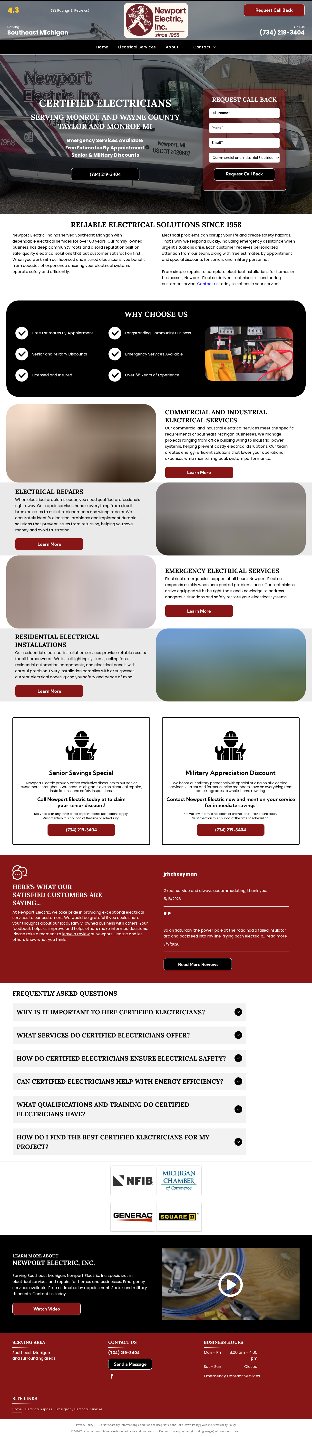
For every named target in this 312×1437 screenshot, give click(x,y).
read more (276, 936)
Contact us (207, 284)
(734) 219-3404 (282, 32)
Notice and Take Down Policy (181, 1425)
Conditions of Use (149, 1425)
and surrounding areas (33, 1358)
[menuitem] (102, 47)
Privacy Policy (84, 1425)
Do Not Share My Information (117, 1425)
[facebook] (112, 1377)
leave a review (76, 934)
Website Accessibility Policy (219, 1425)
